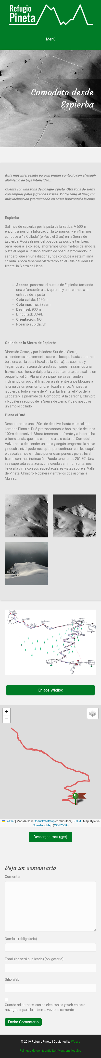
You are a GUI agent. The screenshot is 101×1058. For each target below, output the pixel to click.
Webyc (75, 1041)
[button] (50, 690)
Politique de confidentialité (38, 1050)
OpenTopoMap (42, 825)
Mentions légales (69, 1050)
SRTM (77, 821)
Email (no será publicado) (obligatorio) (34, 959)
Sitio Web (12, 979)
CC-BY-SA (61, 825)
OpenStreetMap (44, 821)
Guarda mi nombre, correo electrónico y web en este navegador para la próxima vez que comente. (45, 1007)
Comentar (13, 877)
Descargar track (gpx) (50, 837)
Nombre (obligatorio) (21, 939)
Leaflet (9, 821)
